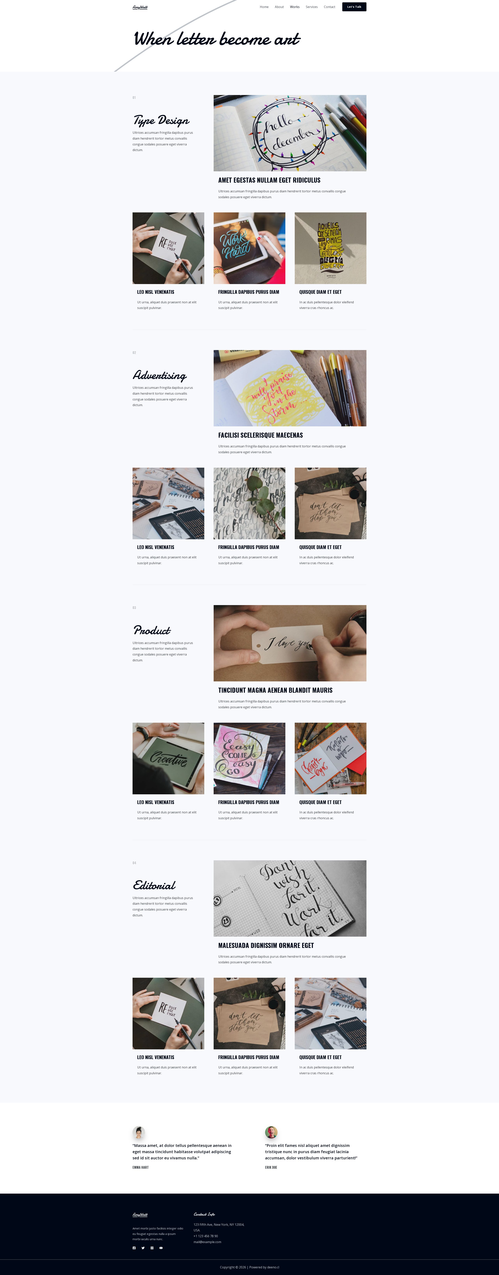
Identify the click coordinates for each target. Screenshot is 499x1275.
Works (295, 7)
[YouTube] (161, 1247)
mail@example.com (207, 1242)
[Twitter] (143, 1247)
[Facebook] (134, 1247)
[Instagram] (152, 1247)
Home (264, 7)
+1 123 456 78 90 (206, 1236)
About (279, 7)
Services (312, 7)
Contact (329, 7)
